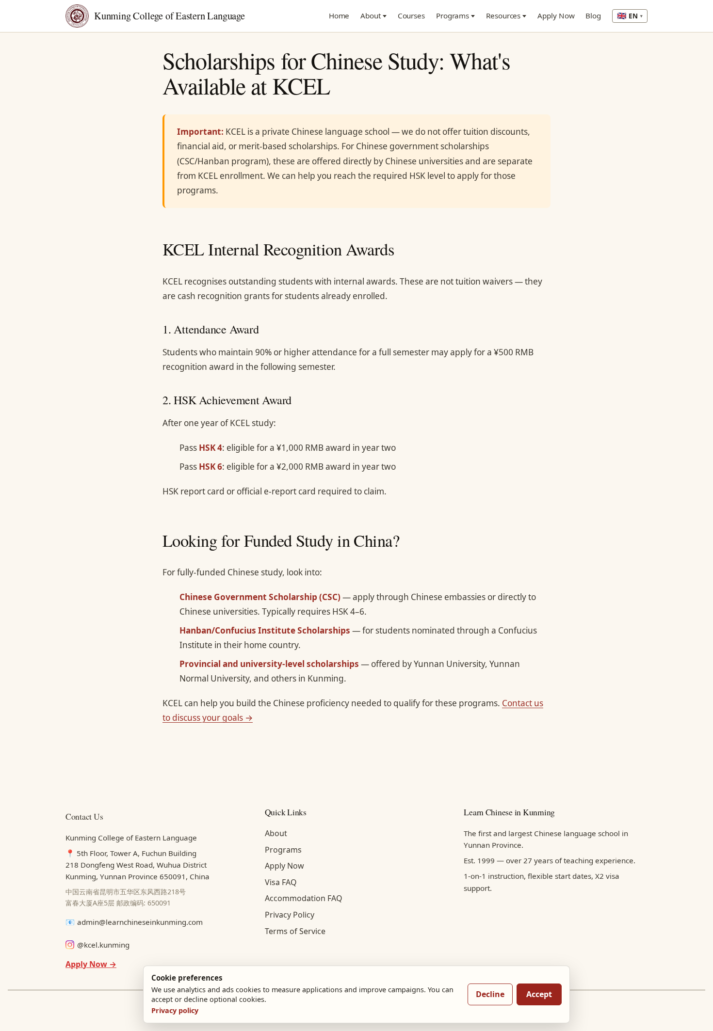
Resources (503, 15)
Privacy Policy (289, 914)
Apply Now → (90, 964)
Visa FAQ (281, 882)
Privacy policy (174, 1010)
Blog (593, 15)
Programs (452, 15)
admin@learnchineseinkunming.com (140, 922)
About (370, 15)
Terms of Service (295, 931)
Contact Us (84, 816)
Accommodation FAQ (303, 898)
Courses (411, 15)
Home (339, 15)
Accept (539, 994)
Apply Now (555, 15)
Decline (490, 994)
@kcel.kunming (103, 945)
